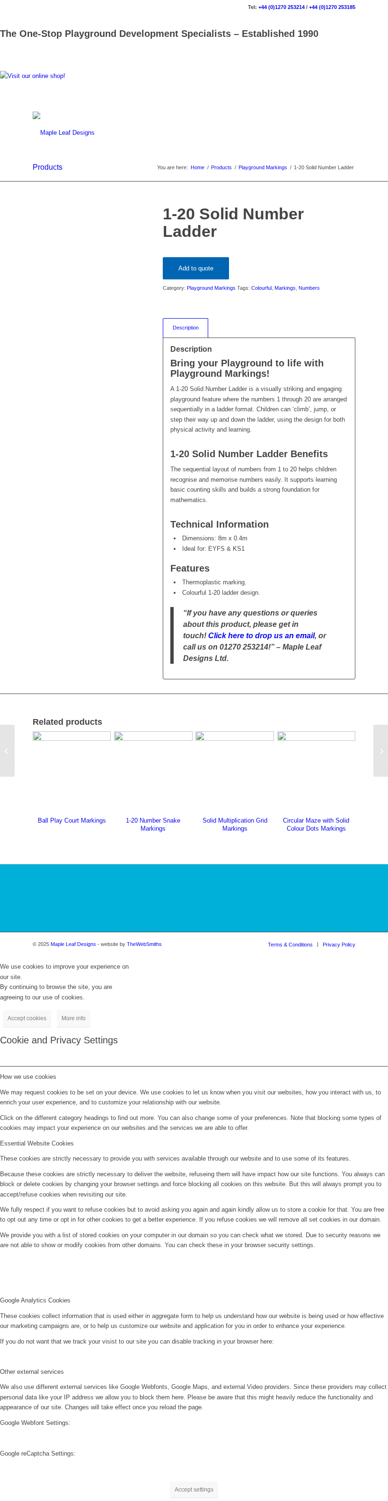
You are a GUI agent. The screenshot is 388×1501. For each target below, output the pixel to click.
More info (74, 1018)
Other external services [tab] (32, 1371)
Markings (285, 288)
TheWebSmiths (144, 944)
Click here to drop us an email (261, 635)
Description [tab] (186, 327)
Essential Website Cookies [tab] (37, 1143)
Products (47, 167)
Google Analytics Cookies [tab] (35, 1300)
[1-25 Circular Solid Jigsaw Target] (380, 751)
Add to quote (195, 268)
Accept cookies (27, 1018)
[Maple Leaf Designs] (64, 133)
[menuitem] (290, 944)
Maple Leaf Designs (73, 944)
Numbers (309, 288)
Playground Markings (211, 288)
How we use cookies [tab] (28, 1076)
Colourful (261, 288)
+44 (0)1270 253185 (332, 7)
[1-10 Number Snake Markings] (7, 751)
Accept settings (194, 1489)
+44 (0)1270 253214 (281, 7)
